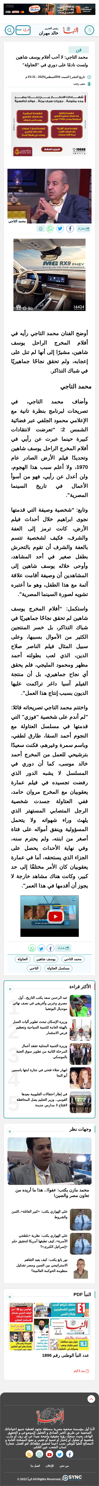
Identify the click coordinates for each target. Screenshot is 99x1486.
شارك (82, 228)
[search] (9, 30)
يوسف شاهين (46, 959)
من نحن (64, 1465)
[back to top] (91, 1399)
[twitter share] (60, 228)
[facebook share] (70, 228)
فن (79, 49)
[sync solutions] (72, 1479)
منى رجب (79, 83)
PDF (20, 29)
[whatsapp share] (50, 228)
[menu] (89, 30)
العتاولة (23, 959)
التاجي (34, 968)
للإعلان (50, 1465)
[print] (41, 228)
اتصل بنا (35, 1465)
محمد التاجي (73, 959)
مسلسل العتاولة (58, 968)
